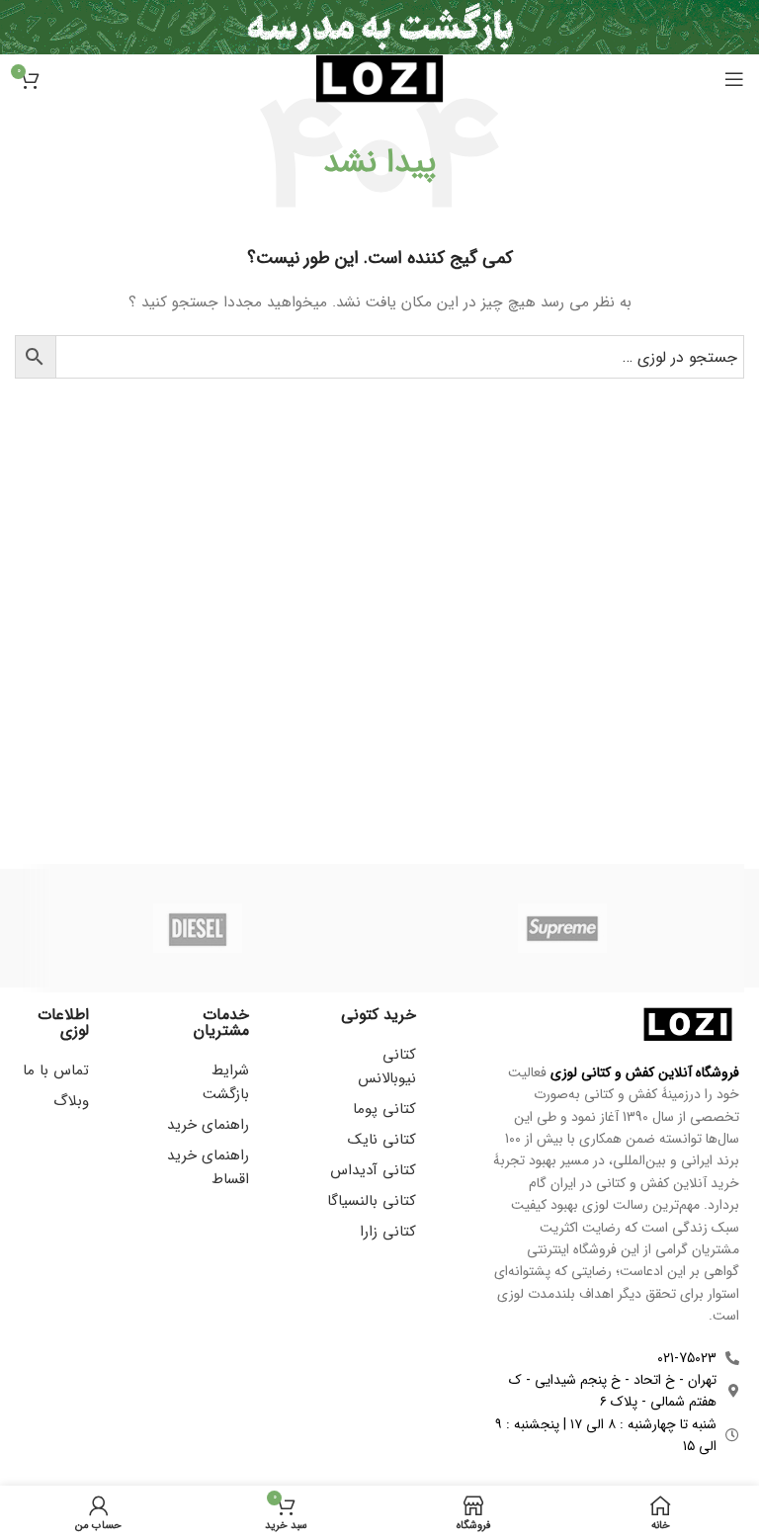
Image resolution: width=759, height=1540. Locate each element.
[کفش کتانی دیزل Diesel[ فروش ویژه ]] (197, 928)
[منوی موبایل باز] (734, 79)
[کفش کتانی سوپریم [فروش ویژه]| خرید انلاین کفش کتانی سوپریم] (562, 928)
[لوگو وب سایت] (379, 78)
